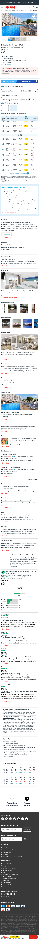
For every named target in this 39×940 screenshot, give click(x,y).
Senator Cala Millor (20, 715)
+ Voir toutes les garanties (9, 213)
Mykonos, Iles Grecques (9, 747)
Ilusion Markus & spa (11, 715)
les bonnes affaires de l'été (29, 2)
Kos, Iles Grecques (15, 753)
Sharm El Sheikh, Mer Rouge (20, 754)
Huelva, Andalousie (11, 741)
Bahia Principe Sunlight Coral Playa (16, 716)
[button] (19, 280)
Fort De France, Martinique (9, 751)
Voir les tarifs (33, 937)
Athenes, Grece (7, 753)
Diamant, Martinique (31, 751)
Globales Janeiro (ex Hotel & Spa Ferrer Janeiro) (19, 722)
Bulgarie (23, 745)
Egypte (4, 745)
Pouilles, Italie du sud (8, 749)
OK (25, 839)
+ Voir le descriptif (6, 64)
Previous (4, 24)
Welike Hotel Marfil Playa (23, 723)
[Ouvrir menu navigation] (1, 7)
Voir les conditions (33, 479)
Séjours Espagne (11, 10)
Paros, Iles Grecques (30, 747)
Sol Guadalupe (6, 713)
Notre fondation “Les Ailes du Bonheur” (13, 856)
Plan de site (6, 880)
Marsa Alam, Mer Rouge (9, 756)
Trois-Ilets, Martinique (21, 751)
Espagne (5, 741)
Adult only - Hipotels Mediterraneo (17, 713)
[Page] (2, 818)
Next (34, 24)
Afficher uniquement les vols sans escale (14, 100)
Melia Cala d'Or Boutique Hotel (20, 726)
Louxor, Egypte (23, 753)
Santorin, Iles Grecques (20, 747)
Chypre (19, 745)
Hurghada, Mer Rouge (8, 754)
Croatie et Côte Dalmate (12, 745)
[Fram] (12, 7)
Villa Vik (11, 731)
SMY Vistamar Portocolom (13, 719)
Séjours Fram (4, 10)
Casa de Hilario (20, 728)
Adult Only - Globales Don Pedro (27, 719)
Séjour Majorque (28, 10)
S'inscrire (27, 829)
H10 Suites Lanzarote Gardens (22, 729)
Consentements (7, 882)
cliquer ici (9, 611)
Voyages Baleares (20, 10)
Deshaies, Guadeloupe (19, 749)
